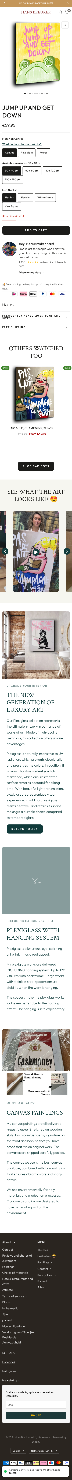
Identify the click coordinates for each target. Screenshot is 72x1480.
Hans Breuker (36, 12)
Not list (9, 197)
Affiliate (7, 1290)
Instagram (9, 1371)
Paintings (8, 1266)
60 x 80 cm (32, 170)
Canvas (9, 152)
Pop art (42, 1281)
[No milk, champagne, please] (32, 394)
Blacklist (25, 197)
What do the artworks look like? (22, 144)
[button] (5, 551)
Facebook (8, 1362)
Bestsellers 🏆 (46, 1256)
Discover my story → (31, 272)
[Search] (60, 12)
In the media (10, 1308)
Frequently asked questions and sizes (31, 317)
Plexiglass (27, 152)
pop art (7, 1320)
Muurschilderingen (14, 1326)
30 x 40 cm (12, 170)
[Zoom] (65, 25)
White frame (45, 197)
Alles (40, 1287)
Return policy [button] (24, 829)
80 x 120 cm (52, 170)
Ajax (5, 1314)
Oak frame (12, 206)
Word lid (36, 1415)
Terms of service (13, 1296)
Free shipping (14, 327)
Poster (43, 152)
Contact (7, 1249)
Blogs (6, 1302)
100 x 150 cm (13, 179)
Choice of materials (15, 1272)
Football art (45, 1275)
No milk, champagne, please (32, 428)
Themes (42, 1250)
